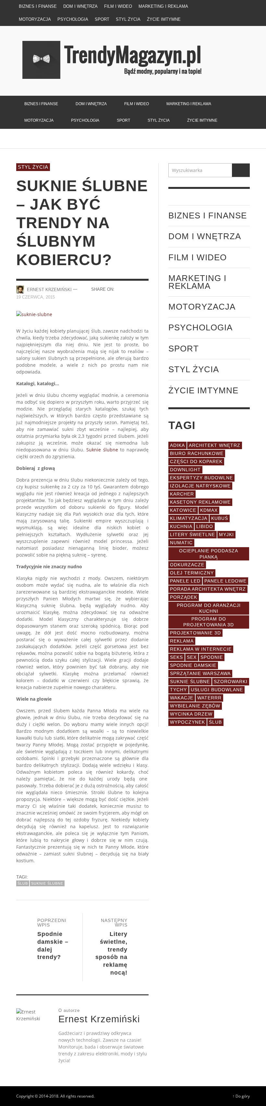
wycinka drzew (191, 714)
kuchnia (181, 526)
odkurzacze (187, 564)
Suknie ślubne (102, 450)
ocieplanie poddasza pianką (208, 553)
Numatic (181, 542)
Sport (183, 348)
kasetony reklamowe (200, 502)
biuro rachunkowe (197, 453)
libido (204, 526)
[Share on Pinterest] (144, 296)
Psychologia (200, 327)
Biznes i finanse (207, 215)
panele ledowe (225, 581)
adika (177, 445)
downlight (185, 469)
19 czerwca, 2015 (35, 297)
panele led (185, 581)
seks (176, 657)
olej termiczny (192, 572)
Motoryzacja (202, 307)
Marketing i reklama (197, 281)
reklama (182, 641)
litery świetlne (192, 534)
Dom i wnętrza (204, 236)
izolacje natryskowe (200, 485)
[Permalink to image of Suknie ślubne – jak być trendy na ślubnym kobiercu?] (34, 314)
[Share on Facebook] (121, 289)
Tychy (178, 689)
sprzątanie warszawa (200, 673)
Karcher (182, 494)
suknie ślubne (47, 883)
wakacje (181, 697)
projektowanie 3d (195, 632)
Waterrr (209, 697)
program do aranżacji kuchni (209, 608)
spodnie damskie (193, 665)
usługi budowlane (217, 689)
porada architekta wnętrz (208, 589)
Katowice (183, 510)
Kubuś (219, 518)
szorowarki (231, 681)
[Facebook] (218, 6)
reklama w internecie (201, 649)
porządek (183, 597)
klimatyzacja (188, 518)
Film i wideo (197, 257)
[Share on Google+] (144, 289)
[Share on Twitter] (132, 289)
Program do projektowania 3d (208, 621)
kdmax (209, 510)
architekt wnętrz (214, 445)
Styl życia (33, 167)
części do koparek (196, 461)
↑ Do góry (241, 1096)
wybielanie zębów (195, 705)
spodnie (211, 657)
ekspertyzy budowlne (201, 477)
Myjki (226, 534)
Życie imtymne (203, 390)
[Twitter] (230, 6)
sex (192, 657)
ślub (23, 883)
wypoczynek (187, 722)
